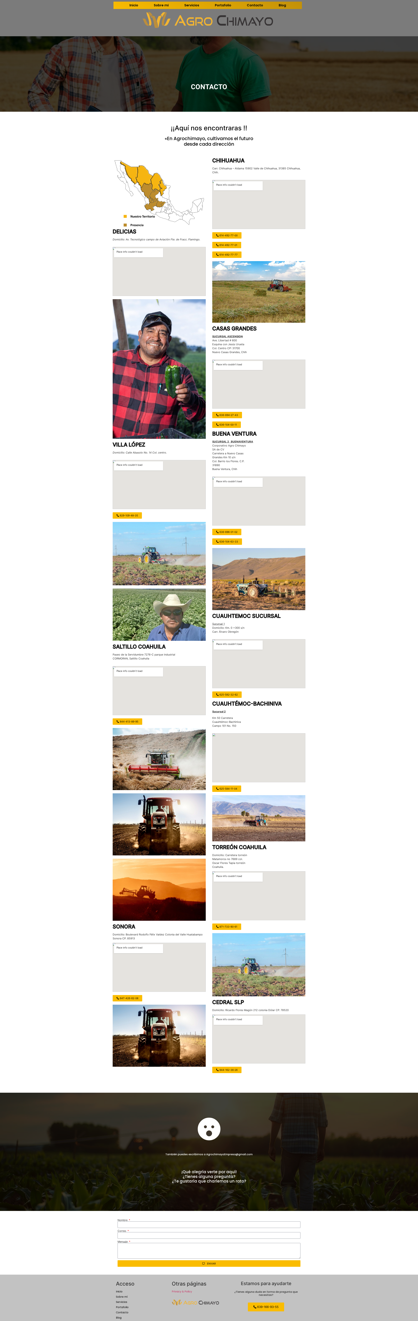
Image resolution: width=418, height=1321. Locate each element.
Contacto (255, 5)
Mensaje (123, 1241)
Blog (282, 5)
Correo (122, 1231)
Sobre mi (161, 5)
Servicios (191, 5)
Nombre (123, 1220)
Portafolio (223, 5)
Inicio (133, 5)
